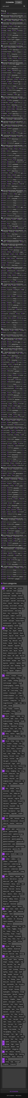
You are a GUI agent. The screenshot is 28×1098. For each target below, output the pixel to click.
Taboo (15, 1016)
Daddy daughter (7, 731)
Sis (21, 974)
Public (4, 929)
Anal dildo (14, 595)
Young (4, 454)
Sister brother (10, 984)
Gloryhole (5, 776)
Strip (9, 977)
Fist (4, 748)
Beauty (16, 648)
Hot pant (19, 408)
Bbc (15, 628)
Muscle (14, 906)
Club (21, 703)
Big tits (14, 630)
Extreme (12, 733)
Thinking (15, 81)
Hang (9, 275)
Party (9, 929)
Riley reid (5, 953)
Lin (18, 353)
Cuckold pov (6, 357)
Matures (20, 906)
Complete (21, 375)
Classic (21, 695)
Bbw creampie (6, 660)
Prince (14, 465)
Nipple (10, 911)
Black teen (5, 43)
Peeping (9, 302)
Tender (16, 498)
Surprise (5, 987)
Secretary (21, 984)
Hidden (12, 791)
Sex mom (5, 49)
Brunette (19, 668)
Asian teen (13, 598)
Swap (16, 972)
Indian (7, 818)
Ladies (9, 564)
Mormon (5, 901)
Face (15, 766)
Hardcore (5, 801)
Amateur (20, 588)
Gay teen (12, 122)
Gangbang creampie (8, 781)
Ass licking (5, 605)
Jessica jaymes (11, 530)
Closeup (10, 705)
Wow (4, 151)
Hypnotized (5, 485)
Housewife (12, 806)
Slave (4, 119)
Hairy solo (5, 349)
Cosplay (10, 680)
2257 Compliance (10, 1095)
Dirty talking (12, 64)
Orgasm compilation (8, 921)
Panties (8, 931)
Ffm (4, 746)
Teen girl (10, 498)
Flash (18, 753)
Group (22, 771)
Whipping (11, 1054)
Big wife (18, 357)
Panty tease (11, 445)
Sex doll (21, 1014)
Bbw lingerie (20, 109)
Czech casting (6, 430)
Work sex (20, 509)
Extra (8, 258)
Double (22, 721)
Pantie (18, 420)
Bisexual (5, 469)
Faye (15, 538)
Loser (9, 505)
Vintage (7, 1044)
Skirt (4, 984)
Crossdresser (6, 688)
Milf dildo (5, 194)
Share (14, 1006)
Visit (9, 133)
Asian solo (5, 428)
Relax (9, 175)
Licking (22, 871)
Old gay (12, 231)
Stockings (15, 969)
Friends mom (21, 766)
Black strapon (20, 258)
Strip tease (5, 366)
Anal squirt (11, 620)
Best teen (22, 498)
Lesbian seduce (7, 871)
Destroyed (5, 728)
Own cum (10, 305)
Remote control (14, 17)
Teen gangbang (7, 1031)
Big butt (12, 670)
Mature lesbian (6, 896)
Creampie (13, 675)
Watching (21, 1054)
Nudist (16, 909)
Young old (5, 313)
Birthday (5, 228)
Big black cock (6, 281)
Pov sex (19, 318)
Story (4, 979)
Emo (23, 736)
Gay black (10, 247)
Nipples (5, 911)
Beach (21, 633)
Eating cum (15, 183)
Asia (9, 613)
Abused (10, 603)
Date (10, 403)
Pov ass (14, 509)
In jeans (14, 511)
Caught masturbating (21, 548)
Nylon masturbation (20, 445)
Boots (4, 645)
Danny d (21, 726)
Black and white (21, 270)
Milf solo (5, 899)
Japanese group (7, 849)
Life (17, 254)
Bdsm (4, 126)
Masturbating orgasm (13, 545)
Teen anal (5, 191)
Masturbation (6, 884)
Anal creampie (6, 593)
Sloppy (9, 1006)
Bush (11, 349)
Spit (8, 979)
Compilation (6, 678)
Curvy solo (5, 249)
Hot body (20, 30)
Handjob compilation (14, 808)
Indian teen (6, 821)
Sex (10, 318)
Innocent (21, 821)
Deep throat (14, 726)
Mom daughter (7, 906)
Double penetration (8, 721)
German (5, 773)
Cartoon (15, 683)
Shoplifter (12, 999)
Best (19, 660)
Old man (21, 916)
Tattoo (22, 1036)
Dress (11, 728)
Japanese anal (19, 841)
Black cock (5, 668)
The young (22, 416)
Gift (15, 228)
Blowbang (17, 665)
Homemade (6, 791)
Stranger (22, 992)
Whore (13, 1056)
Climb (23, 313)
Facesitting (21, 746)
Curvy (21, 690)
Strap (10, 58)
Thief (11, 1039)
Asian (10, 588)
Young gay (13, 136)
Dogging (5, 723)
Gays (4, 786)
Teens (4, 1024)
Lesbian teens (14, 869)
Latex (18, 859)
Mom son (5, 879)
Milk (12, 881)
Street (16, 1004)
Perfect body (6, 463)
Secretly (10, 35)
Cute (21, 688)
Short (9, 70)
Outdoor (10, 919)
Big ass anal (6, 665)
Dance (16, 718)
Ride (17, 953)
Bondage (5, 630)
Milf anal (18, 886)
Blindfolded (17, 658)
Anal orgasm (6, 600)
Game (17, 776)
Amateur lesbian (20, 620)
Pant (14, 408)
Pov (4, 88)
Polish (4, 938)
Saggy (4, 974)
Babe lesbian (11, 439)
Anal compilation (20, 618)
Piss (20, 926)
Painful (14, 941)
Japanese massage (18, 834)
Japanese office (16, 849)
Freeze (12, 485)
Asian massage (21, 600)
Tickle (4, 375)
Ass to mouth (13, 605)
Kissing (5, 856)
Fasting (15, 181)
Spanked (19, 982)
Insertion (11, 567)
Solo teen (16, 974)
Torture (9, 1021)
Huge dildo (14, 813)
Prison (4, 941)
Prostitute (10, 936)
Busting (15, 392)
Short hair (12, 982)
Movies (16, 899)
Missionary (5, 886)
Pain (18, 931)
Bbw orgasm (6, 254)
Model (12, 891)
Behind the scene (12, 653)
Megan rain (6, 904)
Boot (12, 665)
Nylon (4, 241)
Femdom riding (16, 115)
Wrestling (18, 1051)
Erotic (11, 736)
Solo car (22, 428)
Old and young (18, 921)
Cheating (15, 680)
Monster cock (15, 896)
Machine (12, 886)
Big (4, 98)
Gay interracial (18, 247)
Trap (18, 1031)
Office (4, 919)
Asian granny (13, 608)
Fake (9, 753)
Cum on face (6, 24)
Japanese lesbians (20, 846)
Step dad (15, 994)
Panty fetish (10, 386)
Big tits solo (10, 79)
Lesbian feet (16, 871)
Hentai (17, 788)
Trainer (21, 1039)
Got (9, 223)
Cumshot (5, 693)
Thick (16, 1039)
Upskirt (4, 211)
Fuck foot (5, 148)
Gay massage (6, 136)
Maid (16, 881)
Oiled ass (9, 924)
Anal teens (10, 448)
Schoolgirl (20, 977)
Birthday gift (21, 228)
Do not (9, 56)
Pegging (5, 285)
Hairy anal (18, 791)
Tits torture (17, 172)
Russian (7, 946)
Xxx (6, 1059)
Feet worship (11, 339)
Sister (7, 956)
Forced (7, 741)
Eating (9, 183)
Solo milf (11, 987)
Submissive (20, 1006)
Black (10, 633)
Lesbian (7, 859)
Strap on (18, 1011)
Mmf (23, 884)
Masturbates (17, 177)
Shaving (13, 979)
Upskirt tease (19, 555)
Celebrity (17, 685)
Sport (13, 1009)
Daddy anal (10, 146)
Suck (4, 322)
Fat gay (10, 410)
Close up (22, 698)
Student (5, 989)
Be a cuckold (16, 252)
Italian (22, 818)
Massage (17, 876)
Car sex (4, 47)
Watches (10, 536)
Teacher (19, 1021)
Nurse (11, 909)
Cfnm (23, 678)
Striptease (21, 994)
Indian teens (19, 823)
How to (10, 483)
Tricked (20, 1024)
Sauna (4, 977)
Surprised (16, 469)
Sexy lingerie (11, 379)
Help (18, 806)
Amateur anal (6, 595)
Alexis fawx (16, 603)
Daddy (4, 30)
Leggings (5, 874)
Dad (4, 146)
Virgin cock (22, 98)
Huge (18, 811)
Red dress (20, 296)
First (4, 104)
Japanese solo (6, 839)
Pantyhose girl (11, 162)
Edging (18, 733)
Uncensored (14, 1041)
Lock (15, 159)
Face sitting (6, 766)
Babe (4, 475)
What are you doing (12, 514)
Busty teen (10, 658)
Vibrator (13, 1046)
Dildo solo (5, 102)
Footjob (15, 743)
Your (4, 233)
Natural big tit (11, 578)
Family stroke (6, 17)
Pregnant (8, 926)
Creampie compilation (8, 695)
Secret (4, 275)
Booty (16, 635)
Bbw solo (5, 650)
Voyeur (17, 1044)
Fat (4, 751)
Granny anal (12, 773)
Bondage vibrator (12, 236)
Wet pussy (19, 1056)
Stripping (5, 26)
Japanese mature (7, 834)
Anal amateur (6, 618)
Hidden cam (17, 793)
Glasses (5, 783)
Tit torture (5, 172)
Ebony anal (6, 736)
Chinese (7, 675)
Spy (15, 964)
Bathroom (12, 663)
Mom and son (13, 879)
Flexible (5, 364)
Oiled (4, 924)
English (5, 738)
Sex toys (9, 219)
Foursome (19, 748)
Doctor (21, 718)
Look (9, 307)
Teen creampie (12, 1029)
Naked (11, 914)
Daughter (12, 716)
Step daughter (6, 1009)
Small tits (17, 987)
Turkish (5, 1019)
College (20, 693)
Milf (22, 876)
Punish (22, 938)
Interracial (16, 818)
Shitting (17, 567)
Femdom (5, 60)
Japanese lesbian (13, 831)
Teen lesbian (6, 1034)
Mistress (5, 83)
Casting (13, 678)
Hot (15, 801)
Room (9, 252)
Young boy (5, 1064)
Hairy (7, 788)
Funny (4, 753)
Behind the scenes (7, 648)
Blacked (22, 635)
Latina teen (5, 122)
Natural (22, 909)
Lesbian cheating (12, 90)
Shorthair (18, 463)
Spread (21, 1004)
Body (9, 30)
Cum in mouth (15, 688)
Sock (4, 77)
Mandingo (18, 891)
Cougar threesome (8, 703)
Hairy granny (21, 801)
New (4, 115)
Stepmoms (6, 999)
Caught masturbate (16, 397)
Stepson (21, 997)
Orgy (16, 916)
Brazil (4, 655)
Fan (4, 111)
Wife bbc (5, 1054)
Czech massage (7, 683)
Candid (4, 705)
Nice (13, 109)
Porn (9, 943)
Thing (18, 133)
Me (14, 473)
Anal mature (15, 613)
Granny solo (18, 781)
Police (13, 938)
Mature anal (6, 881)
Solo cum (10, 177)
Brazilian (14, 660)
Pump (9, 941)
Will (16, 94)
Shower (11, 972)
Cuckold (5, 503)
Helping (5, 553)
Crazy (12, 713)
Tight (16, 1034)
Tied (14, 1021)
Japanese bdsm (7, 844)
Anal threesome (7, 623)
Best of (22, 254)
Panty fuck (12, 313)
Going (9, 28)
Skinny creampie (11, 207)
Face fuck (5, 758)
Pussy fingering (11, 346)
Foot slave (10, 119)
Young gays (10, 533)
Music (4, 894)
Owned (22, 330)
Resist (16, 194)
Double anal (6, 726)
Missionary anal (11, 270)
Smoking (11, 962)
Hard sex (5, 808)
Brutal (15, 643)
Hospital (20, 813)
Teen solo (10, 1024)
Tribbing (5, 1029)
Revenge (22, 953)
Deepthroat (6, 718)
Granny (7, 771)
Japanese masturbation (9, 841)
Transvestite (14, 98)
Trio (18, 1036)
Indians (5, 826)
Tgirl (20, 1026)
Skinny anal (6, 982)
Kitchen (20, 854)
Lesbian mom (6, 864)
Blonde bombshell (19, 424)
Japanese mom (20, 829)
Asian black (6, 608)
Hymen (5, 811)
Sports (11, 428)
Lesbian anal (6, 869)
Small (10, 969)
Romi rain (11, 953)
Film (20, 751)
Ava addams (20, 598)
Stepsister (22, 969)
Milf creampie (12, 353)
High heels (5, 816)
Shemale (12, 956)
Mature (12, 876)
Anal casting (18, 610)
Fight (17, 758)
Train (21, 1034)
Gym (17, 778)
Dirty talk (5, 64)
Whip (4, 339)
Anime (15, 590)
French (8, 746)
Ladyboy (13, 859)
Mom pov (21, 894)
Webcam (11, 1051)
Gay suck (10, 289)
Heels (10, 801)
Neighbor (5, 914)
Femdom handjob (7, 51)
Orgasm (8, 916)
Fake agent (6, 761)
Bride (20, 653)
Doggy (10, 723)
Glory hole (12, 778)
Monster (5, 889)
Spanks (20, 219)
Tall (24, 1021)
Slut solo (10, 377)
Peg (10, 285)
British (19, 638)
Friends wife (10, 768)
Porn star (5, 403)
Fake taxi (14, 746)
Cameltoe (16, 708)
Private (13, 934)
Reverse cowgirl (7, 951)
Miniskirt (10, 166)
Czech (4, 133)
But (15, 503)
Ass (4, 590)
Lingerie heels (11, 155)
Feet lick (5, 443)
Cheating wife (12, 693)
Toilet (4, 1021)
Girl (4, 219)
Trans (9, 1019)
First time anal (6, 763)
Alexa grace (6, 615)
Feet (4, 743)
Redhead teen (13, 528)
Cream (4, 20)
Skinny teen (6, 1004)
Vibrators (10, 494)
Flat (11, 766)
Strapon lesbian (7, 994)
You (9, 53)
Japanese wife (15, 836)
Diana (4, 465)
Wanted (10, 128)
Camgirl (10, 225)
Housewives (11, 196)
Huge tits (17, 798)
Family (17, 741)
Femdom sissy (11, 215)
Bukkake (5, 113)
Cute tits (22, 79)
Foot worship (6, 479)
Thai (11, 1016)
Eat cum (16, 83)
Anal (7, 588)
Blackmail (15, 633)
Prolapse (5, 567)
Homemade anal (7, 796)
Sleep (17, 956)
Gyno (17, 773)
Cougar (16, 703)
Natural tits (20, 911)
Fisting (12, 741)
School (4, 967)
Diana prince (21, 465)
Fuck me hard (20, 430)
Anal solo (18, 615)
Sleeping (5, 959)
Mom (7, 876)
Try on (15, 58)
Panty (9, 938)
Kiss (9, 856)
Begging (21, 479)
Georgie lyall (11, 143)
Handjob (5, 538)
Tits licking (14, 559)
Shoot (9, 492)
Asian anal (9, 590)
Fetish (18, 763)
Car (17, 695)
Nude (14, 911)
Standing (5, 405)
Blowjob (5, 633)
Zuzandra (10, 2)
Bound (4, 653)
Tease (14, 1031)
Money (13, 884)
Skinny (15, 959)
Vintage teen (15, 1049)
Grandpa (12, 776)
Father (17, 756)
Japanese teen (6, 836)
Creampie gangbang (8, 685)
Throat (9, 1026)
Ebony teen (18, 736)
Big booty (5, 663)
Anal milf (13, 600)
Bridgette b (18, 670)
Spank (20, 972)
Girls (8, 786)
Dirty (21, 731)
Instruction (5, 519)
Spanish (5, 1001)
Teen (7, 1016)
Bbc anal (22, 655)
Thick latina (17, 536)
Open (14, 285)
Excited (13, 296)
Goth (10, 783)
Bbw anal (15, 640)
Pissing (19, 929)
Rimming (18, 946)
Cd (24, 703)
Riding (4, 948)
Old (12, 916)
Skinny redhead (11, 381)
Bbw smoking (18, 119)
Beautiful (5, 640)
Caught (20, 683)
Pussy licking (6, 934)
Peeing (4, 936)
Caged (9, 81)
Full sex (9, 268)
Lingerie (19, 866)
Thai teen (15, 1026)
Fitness (13, 748)
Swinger (5, 962)
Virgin (12, 1044)
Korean (7, 854)
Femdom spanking (18, 268)
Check (9, 422)
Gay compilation (12, 47)
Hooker (19, 796)
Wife (7, 1051)
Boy (20, 643)
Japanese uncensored (8, 846)
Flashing (15, 751)
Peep (4, 302)
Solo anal (12, 1011)
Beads (9, 456)
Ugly (20, 1041)
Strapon (5, 58)
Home (20, 803)
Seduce (18, 979)
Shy (16, 984)
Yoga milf (16, 364)
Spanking (20, 959)
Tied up (5, 1036)
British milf (10, 395)
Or (16, 339)
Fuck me (10, 277)
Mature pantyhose (13, 901)
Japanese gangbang (17, 839)
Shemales (16, 989)
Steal (8, 77)
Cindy (14, 507)
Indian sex (5, 823)
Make (23, 289)
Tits (15, 1024)
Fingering (5, 756)
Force (22, 741)
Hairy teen (10, 798)
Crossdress (6, 700)
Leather (5, 866)
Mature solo (6, 891)
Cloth (22, 434)
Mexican (22, 899)
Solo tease (17, 102)
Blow (4, 207)
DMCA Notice (18, 1095)
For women (21, 511)
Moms (15, 894)
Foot (20, 743)
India (11, 818)
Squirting (5, 972)
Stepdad (10, 974)
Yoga (11, 1061)
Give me (14, 175)
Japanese (8, 829)
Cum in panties (6, 432)
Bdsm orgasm (11, 39)
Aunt (13, 593)
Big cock (11, 635)
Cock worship (20, 281)
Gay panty (10, 487)
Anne (22, 603)
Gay (4, 509)
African (5, 603)
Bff (13, 655)
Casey (11, 148)
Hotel (14, 796)
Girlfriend (15, 783)
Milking (11, 899)
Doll (16, 728)
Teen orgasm (11, 1036)
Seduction (5, 1011)
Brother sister (12, 638)
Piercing (20, 941)
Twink (4, 1026)
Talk (4, 79)
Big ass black (13, 43)
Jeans (4, 511)
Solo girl (11, 989)
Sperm (4, 1006)
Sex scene (10, 490)
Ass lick (14, 623)
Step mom (10, 964)
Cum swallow (6, 711)
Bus (10, 630)
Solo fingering (15, 992)
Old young (5, 528)
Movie (18, 884)
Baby (17, 655)
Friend (22, 756)
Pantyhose (14, 926)
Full (15, 768)
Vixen (18, 1046)
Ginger (16, 349)
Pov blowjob (18, 936)
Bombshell (10, 424)
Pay (4, 37)
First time (8, 751)
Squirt (10, 959)
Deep (4, 170)
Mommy (5, 353)
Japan (13, 829)
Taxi (19, 1029)
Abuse (4, 613)
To (8, 13)
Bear (4, 673)
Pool (18, 938)
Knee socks (19, 107)
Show (17, 1009)
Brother (5, 643)
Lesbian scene (15, 461)
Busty (20, 640)
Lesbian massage (16, 864)
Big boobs (17, 645)
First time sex (16, 126)
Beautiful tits (16, 70)
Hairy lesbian (13, 803)
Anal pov (20, 605)
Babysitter (10, 645)
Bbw (4, 258)
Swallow (10, 967)
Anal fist (16, 625)
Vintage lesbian (7, 1049)
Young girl (17, 1061)
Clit (8, 690)
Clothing (17, 434)
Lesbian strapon (13, 861)
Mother (20, 879)
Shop (16, 1014)
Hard (11, 793)
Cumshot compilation (8, 698)
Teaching (5, 540)
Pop (9, 360)
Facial (8, 748)
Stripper (19, 999)
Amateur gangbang (8, 625)
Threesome (22, 1016)
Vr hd (9, 496)
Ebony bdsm (11, 371)
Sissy (8, 88)
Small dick (19, 1001)
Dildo (12, 718)
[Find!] (24, 6)
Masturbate (13, 904)
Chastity (5, 159)
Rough (12, 946)
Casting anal (6, 713)
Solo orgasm (12, 1001)
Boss (10, 650)
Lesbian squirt (12, 866)
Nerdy (4, 68)
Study (10, 414)
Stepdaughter (6, 992)
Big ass (19, 628)
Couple (5, 708)
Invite (15, 26)
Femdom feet (11, 399)
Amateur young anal (20, 533)
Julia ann (5, 831)
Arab (15, 588)
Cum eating (12, 519)
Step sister (16, 967)
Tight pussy (6, 1039)
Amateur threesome (8, 610)
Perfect (5, 943)
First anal (11, 756)
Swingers (17, 962)
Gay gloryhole (6, 362)
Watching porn (6, 1056)
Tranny (21, 1019)
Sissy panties (19, 309)
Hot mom (5, 793)
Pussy (13, 931)
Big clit (15, 650)
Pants (9, 20)
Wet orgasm (16, 20)
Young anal (13, 1064)
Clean (15, 443)
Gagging (21, 783)
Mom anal (11, 889)
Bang (23, 660)
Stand (15, 405)
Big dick (21, 650)
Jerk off (4, 473)
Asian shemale (13, 191)
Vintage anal (6, 1046)
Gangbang (13, 771)
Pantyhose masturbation (13, 241)
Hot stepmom (11, 811)
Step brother (6, 1014)
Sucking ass (17, 289)
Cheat (4, 690)
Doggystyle (16, 731)
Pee (4, 931)
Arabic (19, 623)
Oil (14, 919)
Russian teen (16, 951)
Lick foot (21, 443)
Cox (19, 700)
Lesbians (5, 861)
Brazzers (5, 635)
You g (4, 13)
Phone (4, 138)
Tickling (9, 375)
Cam (17, 698)
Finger (4, 392)
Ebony (7, 733)
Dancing (16, 723)
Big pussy (5, 670)
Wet (16, 1054)
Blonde (10, 643)
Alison (13, 618)
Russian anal (17, 948)
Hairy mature (6, 813)
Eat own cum (6, 330)
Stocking (14, 977)
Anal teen (20, 595)
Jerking (4, 344)
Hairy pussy (6, 803)
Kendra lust (14, 854)
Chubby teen (13, 700)
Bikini (20, 648)
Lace (4, 109)
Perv (4, 397)
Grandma (5, 778)
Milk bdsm (10, 94)
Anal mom (18, 593)
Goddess (5, 273)
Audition (13, 615)
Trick (12, 1034)
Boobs (9, 655)
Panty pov (18, 386)
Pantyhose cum (20, 162)
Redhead (10, 948)
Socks (4, 107)
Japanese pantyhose (8, 851)
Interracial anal (14, 821)
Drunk (7, 716)
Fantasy (20, 768)
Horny (4, 798)
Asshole (5, 620)
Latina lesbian (11, 524)
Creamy (13, 711)
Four (4, 265)
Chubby (18, 678)
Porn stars (21, 403)
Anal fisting (6, 598)
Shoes (15, 997)
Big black (19, 663)
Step (22, 962)
